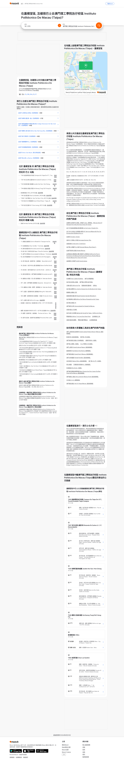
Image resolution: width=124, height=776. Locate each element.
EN (64, 754)
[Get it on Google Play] (16, 751)
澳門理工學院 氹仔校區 (86, 282)
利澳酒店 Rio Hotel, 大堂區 (74, 368)
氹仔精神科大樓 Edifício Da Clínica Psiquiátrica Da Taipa (82, 299)
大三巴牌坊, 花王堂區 (86, 344)
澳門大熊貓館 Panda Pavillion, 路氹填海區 (78, 357)
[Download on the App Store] (29, 751)
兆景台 (95, 285)
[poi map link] (86, 73)
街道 (84, 749)
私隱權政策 (19, 757)
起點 (26, 24)
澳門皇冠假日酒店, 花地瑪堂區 (75, 340)
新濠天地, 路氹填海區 (72, 337)
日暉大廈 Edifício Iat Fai (73, 285)
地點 (84, 747)
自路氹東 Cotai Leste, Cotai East (75, 243)
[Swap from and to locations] (59, 25)
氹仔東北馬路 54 (71, 302)
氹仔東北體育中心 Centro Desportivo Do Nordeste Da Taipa (83, 289)
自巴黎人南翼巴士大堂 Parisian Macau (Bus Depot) (81, 247)
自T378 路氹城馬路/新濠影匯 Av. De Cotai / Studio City (82, 228)
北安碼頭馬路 (93, 320)
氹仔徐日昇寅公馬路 (72, 282)
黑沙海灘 (69, 364)
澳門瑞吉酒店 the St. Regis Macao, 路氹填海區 (79, 383)
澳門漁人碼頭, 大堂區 (72, 344)
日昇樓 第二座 (96, 316)
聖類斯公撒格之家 (71, 292)
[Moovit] (14, 3)
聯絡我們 (25, 757)
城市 (84, 754)
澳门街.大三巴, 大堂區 (95, 361)
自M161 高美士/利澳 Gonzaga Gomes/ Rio (78, 240)
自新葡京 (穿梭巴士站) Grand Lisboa (76, 261)
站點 (84, 752)
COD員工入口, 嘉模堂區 (73, 380)
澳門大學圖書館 (89, 278)
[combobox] (40, 26)
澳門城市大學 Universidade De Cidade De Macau (80, 306)
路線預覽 (55, 176)
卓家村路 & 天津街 (71, 309)
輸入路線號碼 (86, 745)
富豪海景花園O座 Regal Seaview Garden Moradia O (81, 296)
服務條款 (12, 757)
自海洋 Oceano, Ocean (73, 236)
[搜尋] (99, 25)
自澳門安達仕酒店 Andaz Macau (75, 250)
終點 (64, 24)
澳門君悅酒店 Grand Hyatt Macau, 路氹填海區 (79, 354)
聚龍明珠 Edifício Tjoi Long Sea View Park (78, 316)
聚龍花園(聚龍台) (83, 320)
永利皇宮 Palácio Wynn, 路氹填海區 (76, 361)
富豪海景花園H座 (86, 285)
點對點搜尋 (86, 757)
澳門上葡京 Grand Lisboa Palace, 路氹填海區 (79, 347)
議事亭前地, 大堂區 (91, 340)
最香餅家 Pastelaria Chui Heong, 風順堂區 (78, 350)
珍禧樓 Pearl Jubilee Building (74, 278)
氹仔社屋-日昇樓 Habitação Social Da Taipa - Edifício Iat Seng (84, 313)
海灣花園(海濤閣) (71, 320)
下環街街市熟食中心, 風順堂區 (82, 364)
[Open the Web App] (42, 751)
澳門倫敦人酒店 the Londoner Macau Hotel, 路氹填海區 (82, 376)
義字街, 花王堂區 (85, 337)
